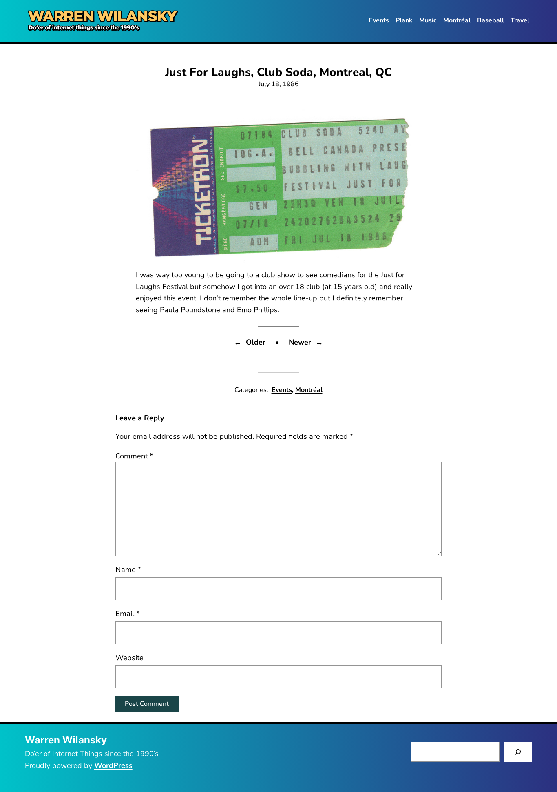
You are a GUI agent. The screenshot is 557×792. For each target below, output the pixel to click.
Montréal (309, 389)
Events (282, 389)
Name (128, 569)
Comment (134, 456)
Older (255, 342)
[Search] (518, 752)
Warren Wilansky (66, 740)
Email (127, 613)
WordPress (113, 765)
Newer (300, 342)
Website (129, 657)
